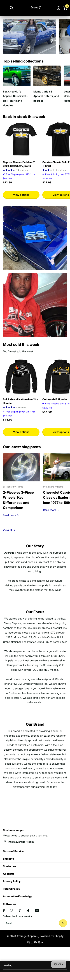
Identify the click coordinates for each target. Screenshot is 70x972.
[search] (11, 8)
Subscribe (63, 923)
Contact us (9, 866)
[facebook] (4, 910)
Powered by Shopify (52, 936)
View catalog (5, 8)
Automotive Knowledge (17, 896)
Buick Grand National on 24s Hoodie (20, 401)
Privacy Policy (12, 881)
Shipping (8, 858)
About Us (8, 873)
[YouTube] (37, 910)
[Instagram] (11, 910)
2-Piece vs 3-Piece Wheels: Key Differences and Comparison (21, 487)
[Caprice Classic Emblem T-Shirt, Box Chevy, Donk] (21, 139)
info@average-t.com (21, 841)
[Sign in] (58, 8)
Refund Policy (11, 888)
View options (21, 194)
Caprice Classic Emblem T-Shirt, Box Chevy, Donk (19, 164)
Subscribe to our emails (17, 916)
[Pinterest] (20, 910)
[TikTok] (28, 910)
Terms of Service (13, 851)
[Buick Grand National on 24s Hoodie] (21, 376)
